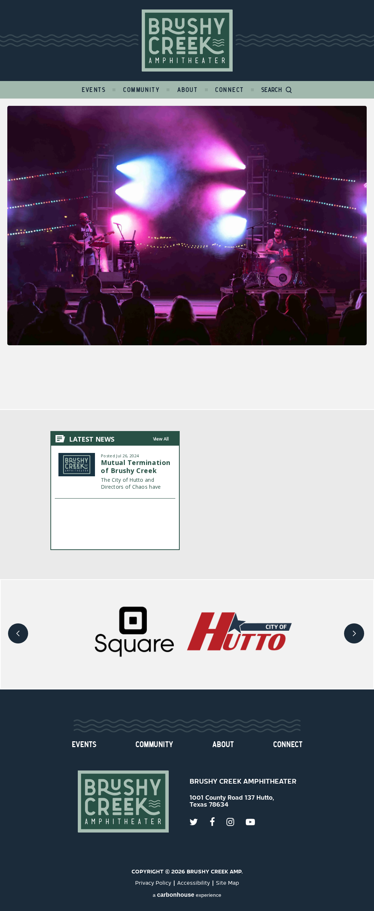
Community (141, 90)
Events (94, 90)
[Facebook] (218, 822)
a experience (187, 895)
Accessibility (193, 883)
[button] (19, 634)
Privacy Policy (153, 883)
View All (161, 439)
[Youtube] (256, 822)
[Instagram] (236, 822)
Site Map (227, 883)
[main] (187, 339)
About (187, 90)
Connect (229, 90)
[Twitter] (200, 822)
